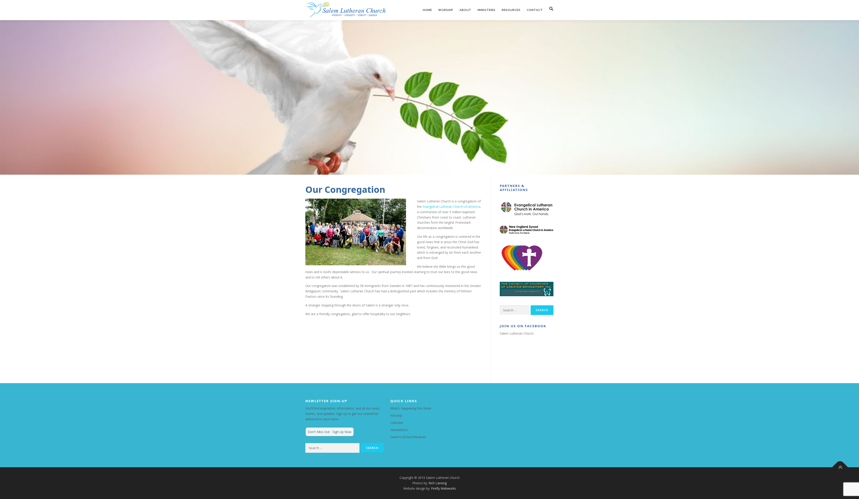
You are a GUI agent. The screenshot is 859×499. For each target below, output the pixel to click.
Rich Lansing (438, 483)
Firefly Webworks (443, 488)
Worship (445, 10)
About (465, 10)
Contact (535, 10)
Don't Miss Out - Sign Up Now (329, 432)
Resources (511, 10)
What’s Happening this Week (410, 408)
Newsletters (399, 430)
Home (427, 10)
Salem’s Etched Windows (408, 437)
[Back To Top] (840, 467)
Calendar (396, 422)
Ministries (486, 10)
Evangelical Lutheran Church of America (451, 206)
